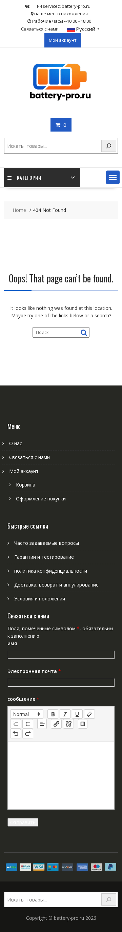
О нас (15, 443)
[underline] (77, 714)
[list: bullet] (27, 724)
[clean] (89, 714)
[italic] (65, 714)
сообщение (23, 699)
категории (29, 177)
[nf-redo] (27, 733)
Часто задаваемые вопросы (46, 543)
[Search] (108, 146)
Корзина (25, 484)
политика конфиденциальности (50, 571)
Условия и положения (39, 598)
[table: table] (82, 724)
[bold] (52, 714)
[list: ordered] (15, 724)
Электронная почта (34, 671)
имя (12, 643)
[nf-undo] (15, 733)
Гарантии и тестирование (44, 557)
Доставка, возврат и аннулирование (56, 584)
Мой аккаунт (63, 40)
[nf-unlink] (68, 724)
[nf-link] (56, 724)
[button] (113, 177)
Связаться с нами (40, 29)
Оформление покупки (41, 498)
